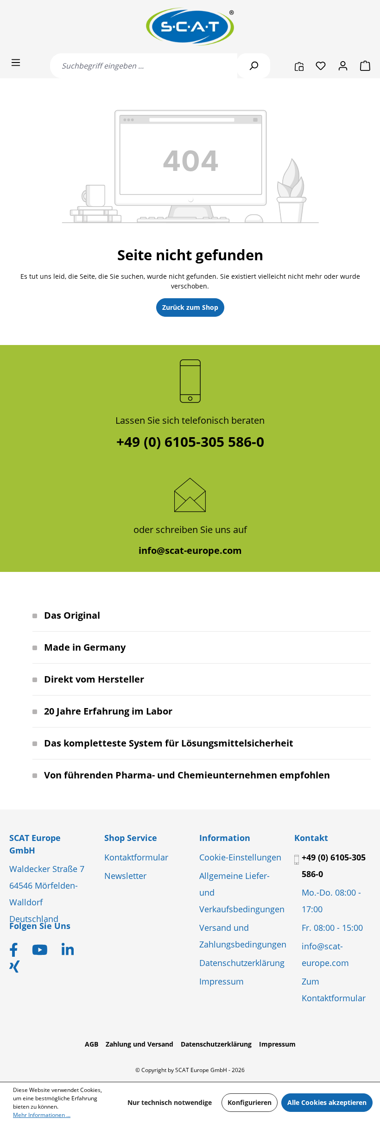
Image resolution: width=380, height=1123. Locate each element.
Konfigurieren (250, 1102)
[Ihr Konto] (343, 65)
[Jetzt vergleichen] (299, 65)
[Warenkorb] (362, 65)
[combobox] (143, 65)
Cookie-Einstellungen (240, 857)
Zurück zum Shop (190, 307)
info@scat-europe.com (190, 550)
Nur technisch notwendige (169, 1102)
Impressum (221, 981)
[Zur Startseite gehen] (190, 26)
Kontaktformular (136, 857)
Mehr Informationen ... (41, 1115)
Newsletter (125, 875)
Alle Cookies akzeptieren (327, 1102)
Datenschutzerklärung (242, 962)
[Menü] (16, 62)
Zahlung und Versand (139, 1044)
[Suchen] (253, 65)
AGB (91, 1044)
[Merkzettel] (321, 65)
